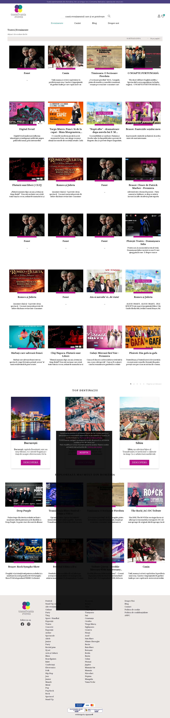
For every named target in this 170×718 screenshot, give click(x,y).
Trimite (103, 56)
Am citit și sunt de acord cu (98, 37)
